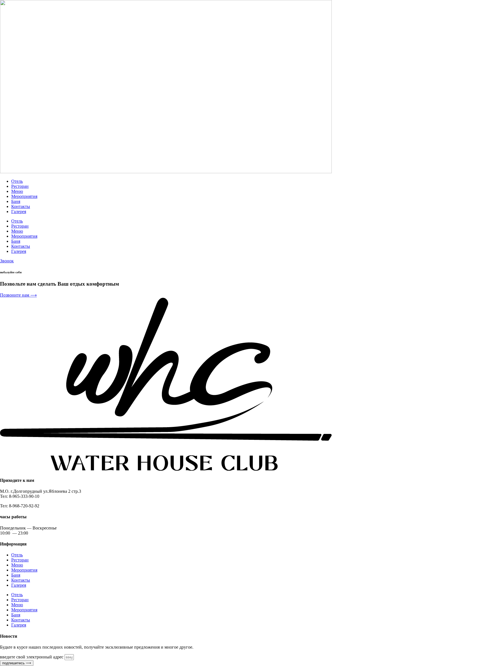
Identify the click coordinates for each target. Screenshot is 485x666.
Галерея (18, 211)
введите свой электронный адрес (32, 657)
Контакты (20, 206)
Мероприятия (24, 196)
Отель (17, 181)
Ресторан (20, 186)
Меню (17, 191)
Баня (15, 201)
